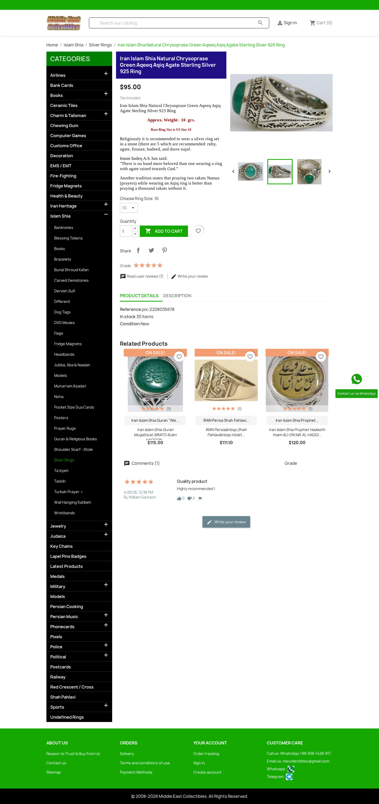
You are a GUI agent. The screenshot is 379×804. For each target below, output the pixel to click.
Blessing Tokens (68, 238)
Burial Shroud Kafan (71, 269)
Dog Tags (62, 312)
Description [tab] (177, 296)
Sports (57, 707)
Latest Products (66, 566)
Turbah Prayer (66, 491)
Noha (58, 396)
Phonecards (62, 626)
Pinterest (164, 250)
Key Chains (61, 546)
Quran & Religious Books (75, 438)
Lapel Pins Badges (68, 556)
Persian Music (64, 616)
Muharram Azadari (70, 386)
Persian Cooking (66, 606)
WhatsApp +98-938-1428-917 (305, 753)
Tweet (151, 250)
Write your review (192, 276)
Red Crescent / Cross (72, 687)
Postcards (60, 667)
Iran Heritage (63, 206)
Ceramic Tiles (64, 105)
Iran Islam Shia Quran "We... (155, 420)
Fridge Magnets (66, 186)
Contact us (56, 762)
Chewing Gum (64, 125)
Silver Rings (64, 460)
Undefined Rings (67, 717)
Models (60, 375)
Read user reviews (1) (145, 276)
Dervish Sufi (64, 290)
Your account (210, 743)
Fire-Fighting (63, 176)
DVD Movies (64, 322)
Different (62, 301)
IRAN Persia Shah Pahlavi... (226, 420)
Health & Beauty (66, 196)
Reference (130, 309)
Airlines (57, 75)
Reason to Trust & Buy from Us (73, 753)
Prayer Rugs (65, 428)
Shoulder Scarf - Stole (73, 449)
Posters (61, 417)
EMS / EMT (60, 166)
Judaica (57, 536)
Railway (57, 677)
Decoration (61, 156)
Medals (57, 576)
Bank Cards (61, 85)
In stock (128, 316)
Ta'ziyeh (61, 470)
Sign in (199, 762)
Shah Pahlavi (63, 697)
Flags (58, 333)
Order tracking (206, 753)
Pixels (56, 637)
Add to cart (164, 231)
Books (56, 95)
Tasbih (60, 481)
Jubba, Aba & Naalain (72, 364)
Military (57, 586)
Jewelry (58, 526)
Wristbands (64, 512)
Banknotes (63, 227)
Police (56, 647)
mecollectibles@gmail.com (306, 761)
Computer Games (68, 135)
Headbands (64, 354)
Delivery (127, 753)
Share (138, 250)
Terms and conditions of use (145, 762)
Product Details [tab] (139, 296)
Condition (130, 323)
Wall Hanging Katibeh (72, 502)
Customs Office (66, 145)
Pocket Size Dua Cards (74, 407)
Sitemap (53, 772)
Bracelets (62, 259)
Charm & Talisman (68, 115)
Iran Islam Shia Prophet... (297, 420)
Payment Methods (136, 772)
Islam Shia (60, 216)
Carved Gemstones (71, 280)
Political (58, 657)
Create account (207, 772)
